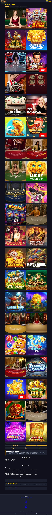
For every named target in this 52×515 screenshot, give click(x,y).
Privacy (26, 509)
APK (26, 500)
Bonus (26, 504)
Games (26, 502)
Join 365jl (37, 445)
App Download (16, 445)
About (26, 506)
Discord (31, 497)
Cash (26, 505)
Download (26, 499)
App (26, 501)
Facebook (24, 497)
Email (21, 497)
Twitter (28, 497)
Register (26, 498)
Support (26, 507)
